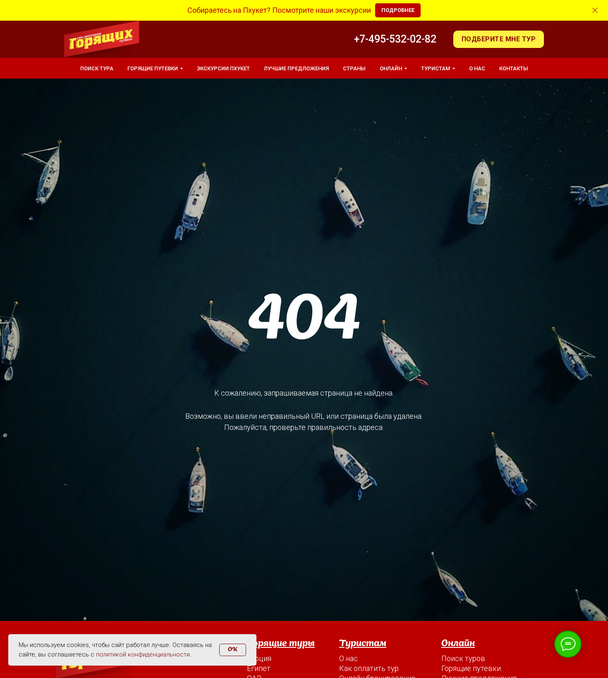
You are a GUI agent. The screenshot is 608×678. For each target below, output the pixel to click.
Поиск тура (96, 68)
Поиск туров (463, 658)
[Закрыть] (595, 10)
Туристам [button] (435, 68)
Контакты (513, 68)
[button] (498, 39)
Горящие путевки (471, 668)
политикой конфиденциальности (143, 654)
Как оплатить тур (369, 668)
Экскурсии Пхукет (223, 68)
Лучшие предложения (296, 68)
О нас (477, 68)
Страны (354, 68)
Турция (259, 658)
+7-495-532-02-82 (395, 39)
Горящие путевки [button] (152, 68)
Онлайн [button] (391, 68)
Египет (258, 668)
